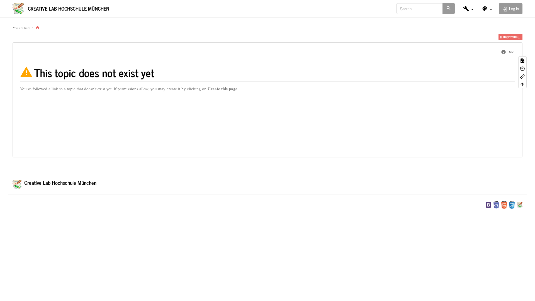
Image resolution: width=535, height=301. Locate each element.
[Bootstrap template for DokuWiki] (488, 204)
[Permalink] (511, 51)
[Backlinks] (522, 76)
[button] (468, 8)
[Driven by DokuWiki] (519, 204)
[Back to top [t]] (522, 84)
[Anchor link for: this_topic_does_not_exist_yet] (159, 72)
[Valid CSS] (512, 204)
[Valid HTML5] (504, 204)
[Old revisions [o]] (522, 68)
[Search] (448, 8)
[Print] (503, 51)
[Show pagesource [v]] (522, 60)
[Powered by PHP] (496, 204)
